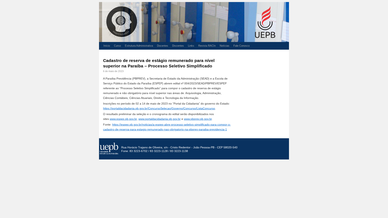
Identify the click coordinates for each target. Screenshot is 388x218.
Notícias (224, 45)
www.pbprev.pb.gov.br (198, 119)
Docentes (162, 45)
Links (191, 45)
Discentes (178, 45)
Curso (117, 45)
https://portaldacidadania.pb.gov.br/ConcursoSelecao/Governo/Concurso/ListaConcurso (159, 108)
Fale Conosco (241, 45)
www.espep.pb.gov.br (123, 119)
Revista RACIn (207, 45)
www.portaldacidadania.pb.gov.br (159, 119)
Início (106, 45)
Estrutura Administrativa (139, 45)
